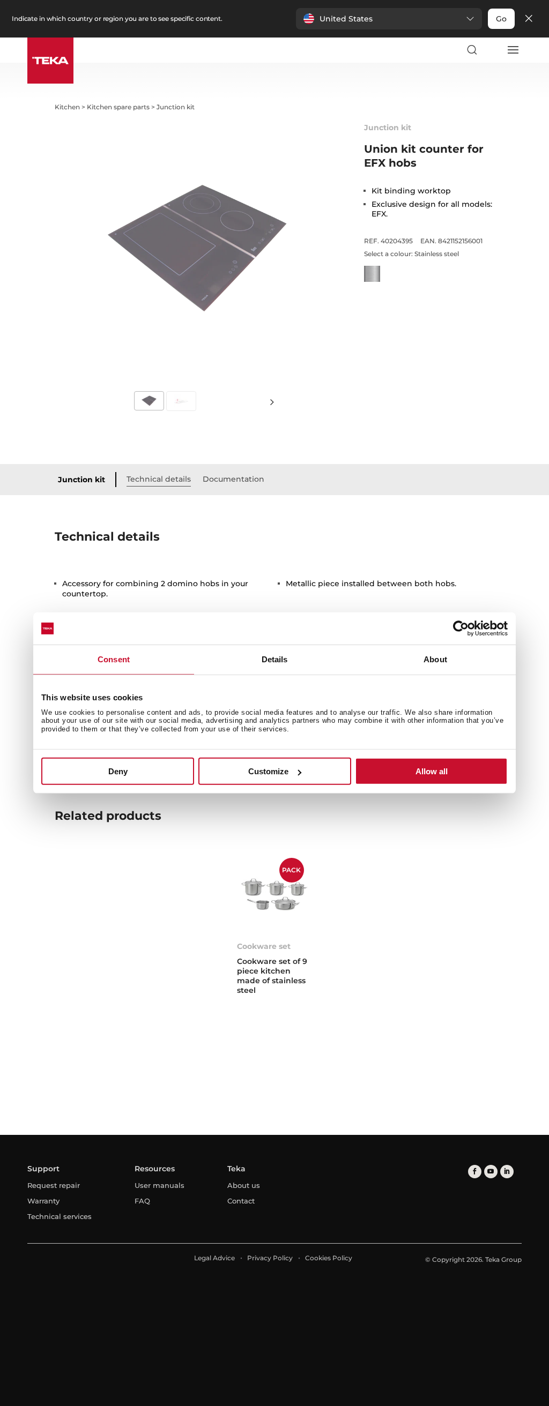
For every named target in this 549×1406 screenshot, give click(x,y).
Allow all (432, 771)
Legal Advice (214, 1258)
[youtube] (491, 1171)
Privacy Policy (270, 1258)
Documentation (233, 479)
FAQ (142, 1200)
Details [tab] (275, 659)
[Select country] (492, 50)
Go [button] (501, 19)
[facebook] (474, 1171)
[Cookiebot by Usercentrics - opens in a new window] (461, 628)
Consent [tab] (114, 659)
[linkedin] (507, 1171)
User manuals (159, 1185)
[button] (389, 19)
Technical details (159, 479)
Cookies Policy (328, 1258)
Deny (118, 771)
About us (243, 1185)
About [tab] (435, 659)
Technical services (59, 1216)
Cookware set (264, 946)
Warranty (43, 1200)
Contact (241, 1200)
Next (272, 401)
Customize (268, 771)
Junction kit (81, 479)
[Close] (528, 19)
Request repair (53, 1185)
